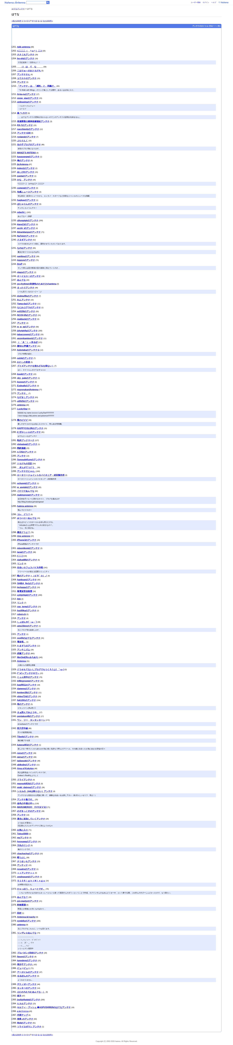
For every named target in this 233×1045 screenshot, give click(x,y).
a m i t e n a (22, 1011)
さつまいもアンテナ (27, 861)
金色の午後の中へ (25, 803)
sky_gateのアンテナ (27, 378)
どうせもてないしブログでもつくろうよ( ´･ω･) (40, 669)
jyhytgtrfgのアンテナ (27, 330)
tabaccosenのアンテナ (28, 334)
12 (41, 21)
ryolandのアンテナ (26, 137)
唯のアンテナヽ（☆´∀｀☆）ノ (32, 576)
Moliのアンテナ (24, 1023)
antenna (21, 405)
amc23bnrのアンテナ (27, 626)
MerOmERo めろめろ (27, 657)
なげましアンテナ (25, 397)
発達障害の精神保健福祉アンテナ (33, 121)
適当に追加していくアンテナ (31, 819)
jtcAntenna (22, 164)
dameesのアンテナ (26, 688)
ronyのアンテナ (25, 753)
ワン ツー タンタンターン (31, 720)
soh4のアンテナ (25, 358)
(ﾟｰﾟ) (20, 556)
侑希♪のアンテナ (25, 1019)
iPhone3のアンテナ (26, 540)
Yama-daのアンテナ (27, 304)
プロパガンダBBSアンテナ (30, 953)
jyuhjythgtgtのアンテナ (28, 999)
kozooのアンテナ (25, 382)
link (19, 599)
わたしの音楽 (23, 362)
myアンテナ (23, 837)
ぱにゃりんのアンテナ (28, 204)
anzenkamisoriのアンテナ (30, 338)
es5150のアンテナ (26, 311)
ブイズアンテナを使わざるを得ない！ (35, 366)
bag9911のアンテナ (27, 685)
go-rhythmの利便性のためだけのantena (36, 284)
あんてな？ (22, 897)
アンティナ (22, 865)
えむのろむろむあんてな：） (31, 992)
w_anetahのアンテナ (27, 487)
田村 (19, 913)
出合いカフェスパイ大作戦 (30, 567)
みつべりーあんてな (27, 518)
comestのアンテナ (26, 188)
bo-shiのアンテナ (25, 58)
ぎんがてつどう (27, 467)
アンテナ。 (22, 393)
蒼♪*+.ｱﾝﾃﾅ (22, 113)
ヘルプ (213, 2)
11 (39, 21)
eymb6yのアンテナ (26, 921)
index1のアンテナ (26, 168)
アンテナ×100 (24, 133)
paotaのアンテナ (25, 176)
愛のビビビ (22, 420)
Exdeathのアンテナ (26, 386)
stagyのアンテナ (25, 272)
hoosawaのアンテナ (27, 841)
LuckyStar (22, 409)
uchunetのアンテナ (26, 483)
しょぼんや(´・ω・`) (27, 622)
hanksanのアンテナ (27, 579)
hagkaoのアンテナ (26, 200)
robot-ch (21, 614)
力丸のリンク (23, 845)
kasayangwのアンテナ (28, 157)
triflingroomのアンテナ (28, 681)
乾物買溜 (21, 905)
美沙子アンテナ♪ (25, 964)
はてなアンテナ (18, 9)
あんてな (21, 280)
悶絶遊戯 (21, 448)
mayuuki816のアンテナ (28, 783)
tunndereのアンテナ (27, 960)
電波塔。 (21, 642)
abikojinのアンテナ (26, 765)
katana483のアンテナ (27, 745)
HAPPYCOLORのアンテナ (30, 428)
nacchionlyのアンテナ (28, 129)
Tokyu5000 (22, 834)
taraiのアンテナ (24, 552)
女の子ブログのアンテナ (29, 144)
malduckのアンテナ (27, 319)
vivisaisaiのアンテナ (27, 444)
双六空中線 (22, 728)
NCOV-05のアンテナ (27, 315)
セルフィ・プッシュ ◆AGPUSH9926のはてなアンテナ (44, 1007)
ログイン (206, 2)
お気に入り (22, 830)
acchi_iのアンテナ (26, 228)
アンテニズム (23, 649)
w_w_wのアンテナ (26, 327)
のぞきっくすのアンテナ (29, 811)
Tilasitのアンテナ (25, 736)
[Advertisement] (97, 35)
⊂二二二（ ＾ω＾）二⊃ (29, 51)
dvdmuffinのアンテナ (27, 296)
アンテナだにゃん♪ (26, 471)
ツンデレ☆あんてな (27, 933)
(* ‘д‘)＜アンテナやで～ (28, 673)
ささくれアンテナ (25, 54)
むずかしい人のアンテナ (29, 432)
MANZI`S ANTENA (26, 153)
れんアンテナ (23, 300)
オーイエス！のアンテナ (29, 276)
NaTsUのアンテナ (26, 236)
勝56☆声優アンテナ (27, 346)
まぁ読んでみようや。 (28, 712)
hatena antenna (25, 506)
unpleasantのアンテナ (28, 877)
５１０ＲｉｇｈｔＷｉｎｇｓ (31, 881)
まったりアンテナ (25, 287)
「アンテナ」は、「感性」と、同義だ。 (36, 86)
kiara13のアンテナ (26, 224)
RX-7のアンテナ (25, 125)
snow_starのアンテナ (28, 98)
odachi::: (21, 212)
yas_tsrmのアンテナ (27, 606)
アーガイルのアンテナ (28, 972)
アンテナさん (23, 74)
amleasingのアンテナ (27, 102)
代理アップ (22, 1015)
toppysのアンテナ (26, 260)
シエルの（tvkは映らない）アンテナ (35, 791)
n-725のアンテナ (25, 452)
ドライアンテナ (24, 779)
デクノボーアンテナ (27, 984)
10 (36, 21)
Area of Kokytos (25, 768)
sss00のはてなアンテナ (28, 638)
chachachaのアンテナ (28, 853)
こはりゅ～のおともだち (29, 70)
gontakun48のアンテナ (28, 716)
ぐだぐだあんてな (25, 491)
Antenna (21, 661)
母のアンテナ (23, 704)
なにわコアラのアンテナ (29, 307)
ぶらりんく (22, 140)
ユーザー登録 (196, 2)
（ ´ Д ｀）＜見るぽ (27, 342)
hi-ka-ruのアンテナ (26, 94)
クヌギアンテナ (24, 240)
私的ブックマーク (25, 440)
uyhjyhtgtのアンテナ (27, 595)
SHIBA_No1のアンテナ (28, 583)
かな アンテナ (24, 180)
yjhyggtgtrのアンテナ (27, 220)
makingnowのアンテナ (28, 495)
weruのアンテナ (25, 757)
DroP (19, 264)
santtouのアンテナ (26, 256)
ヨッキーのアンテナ (27, 988)
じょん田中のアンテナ (28, 677)
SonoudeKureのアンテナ (29, 459)
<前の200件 (17, 21)
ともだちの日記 (24, 463)
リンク (20, 563)
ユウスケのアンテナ (27, 78)
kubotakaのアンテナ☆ (28, 350)
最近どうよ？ (23, 532)
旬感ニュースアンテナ (28, 192)
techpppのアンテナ (26, 587)
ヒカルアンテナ (24, 1003)
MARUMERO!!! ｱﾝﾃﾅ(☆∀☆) (32, 807)
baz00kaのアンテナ (26, 610)
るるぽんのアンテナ (27, 976)
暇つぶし (21, 857)
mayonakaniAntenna (27, 389)
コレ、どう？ (23, 514)
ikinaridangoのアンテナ (29, 232)
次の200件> (48, 21)
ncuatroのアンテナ (26, 869)
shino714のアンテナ (27, 696)
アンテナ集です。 (25, 799)
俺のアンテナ (23, 160)
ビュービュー (23, 968)
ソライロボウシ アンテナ (29, 1026)
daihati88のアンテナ (27, 560)
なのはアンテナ (24, 248)
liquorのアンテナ (25, 956)
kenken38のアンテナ (27, 692)
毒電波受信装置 (24, 591)
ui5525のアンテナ (26, 401)
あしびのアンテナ (25, 172)
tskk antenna (23, 47)
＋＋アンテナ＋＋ (25, 873)
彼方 (19, 996)
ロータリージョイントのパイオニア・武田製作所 (41, 475)
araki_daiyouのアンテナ (29, 787)
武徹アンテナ (23, 653)
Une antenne (23, 536)
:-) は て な (30, 67)
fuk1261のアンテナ (26, 700)
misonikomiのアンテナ (28, 548)
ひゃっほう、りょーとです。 (31, 889)
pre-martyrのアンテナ (28, 901)
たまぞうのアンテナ (27, 646)
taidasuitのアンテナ (27, 761)
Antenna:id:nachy (26, 917)
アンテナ (21, 82)
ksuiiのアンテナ (25, 374)
